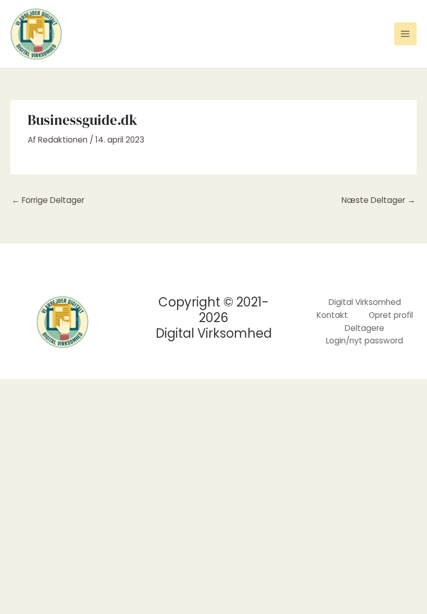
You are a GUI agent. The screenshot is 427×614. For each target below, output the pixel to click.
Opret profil (391, 315)
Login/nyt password (364, 340)
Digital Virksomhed (365, 302)
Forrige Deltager (47, 200)
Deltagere (364, 328)
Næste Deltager (379, 200)
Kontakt (332, 315)
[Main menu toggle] (405, 33)
